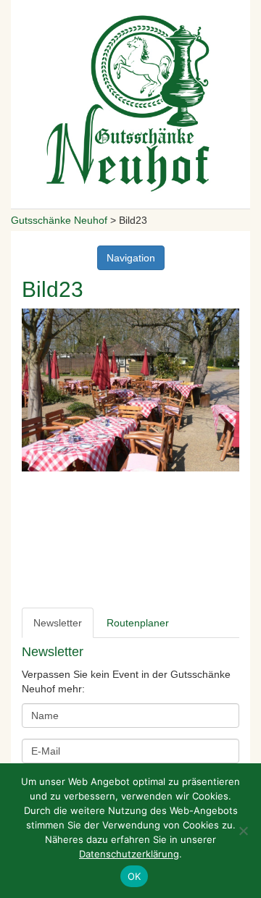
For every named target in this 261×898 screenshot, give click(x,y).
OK (134, 876)
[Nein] (243, 830)
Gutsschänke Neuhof (59, 220)
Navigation (131, 258)
